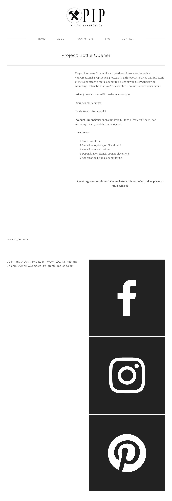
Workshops (86, 38)
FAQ (107, 38)
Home (42, 38)
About (61, 38)
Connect (128, 38)
